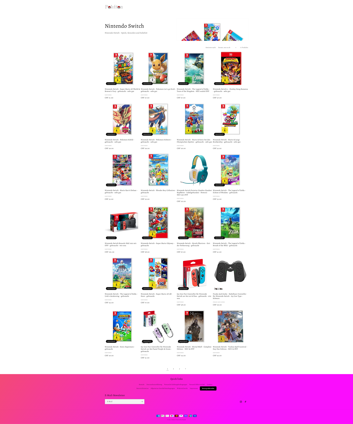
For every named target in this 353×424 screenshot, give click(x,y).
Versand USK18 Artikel (197, 384)
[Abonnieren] (142, 401)
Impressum (194, 388)
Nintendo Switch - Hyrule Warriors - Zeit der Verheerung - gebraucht (193, 244)
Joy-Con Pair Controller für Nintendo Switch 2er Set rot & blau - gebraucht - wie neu (194, 296)
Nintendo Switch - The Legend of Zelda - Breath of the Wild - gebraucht (229, 244)
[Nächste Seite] (185, 368)
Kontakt (141, 384)
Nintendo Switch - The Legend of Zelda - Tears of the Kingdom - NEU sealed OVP (193, 90)
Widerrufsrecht (182, 388)
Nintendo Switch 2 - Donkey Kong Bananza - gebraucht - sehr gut (230, 90)
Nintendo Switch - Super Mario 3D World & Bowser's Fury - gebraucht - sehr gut (122, 90)
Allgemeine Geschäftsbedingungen (163, 388)
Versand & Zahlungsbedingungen (175, 384)
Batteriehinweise (143, 388)
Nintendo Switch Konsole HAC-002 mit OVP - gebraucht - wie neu (120, 244)
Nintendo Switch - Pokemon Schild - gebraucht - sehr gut (119, 141)
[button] (150, 4)
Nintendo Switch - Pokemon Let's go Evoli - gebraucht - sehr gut (158, 90)
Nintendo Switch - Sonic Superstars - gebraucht (120, 348)
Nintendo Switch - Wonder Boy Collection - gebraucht (158, 191)
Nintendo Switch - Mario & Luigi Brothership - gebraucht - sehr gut (227, 141)
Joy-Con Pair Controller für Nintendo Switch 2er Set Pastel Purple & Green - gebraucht (156, 349)
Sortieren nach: (211, 47)
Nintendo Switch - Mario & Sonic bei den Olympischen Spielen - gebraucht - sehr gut (194, 141)
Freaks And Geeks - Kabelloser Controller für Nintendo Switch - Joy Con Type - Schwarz (229, 296)
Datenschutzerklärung (154, 384)
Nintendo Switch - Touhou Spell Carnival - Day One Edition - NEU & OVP (230, 348)
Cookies (209, 384)
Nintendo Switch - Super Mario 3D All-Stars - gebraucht (156, 295)
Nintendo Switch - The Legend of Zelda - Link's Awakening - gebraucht (121, 295)
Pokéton (173, 419)
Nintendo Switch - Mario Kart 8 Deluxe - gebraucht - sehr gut (121, 191)
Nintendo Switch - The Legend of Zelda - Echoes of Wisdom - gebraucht (229, 191)
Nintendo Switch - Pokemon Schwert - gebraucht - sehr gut (156, 141)
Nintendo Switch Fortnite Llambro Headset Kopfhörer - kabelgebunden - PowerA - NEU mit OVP (194, 192)
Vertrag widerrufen (208, 388)
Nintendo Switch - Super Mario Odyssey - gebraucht (158, 244)
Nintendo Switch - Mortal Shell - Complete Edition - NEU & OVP (194, 348)
